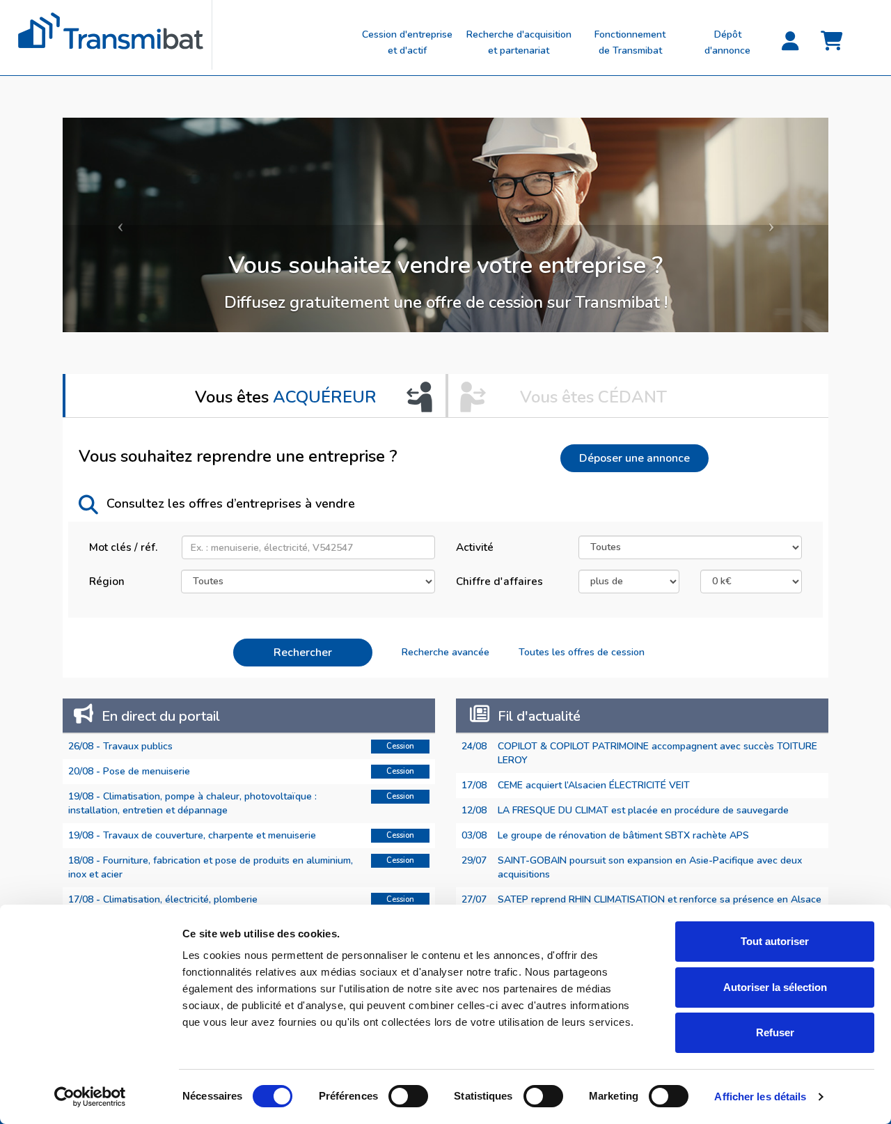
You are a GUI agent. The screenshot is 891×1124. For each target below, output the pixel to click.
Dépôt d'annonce (727, 42)
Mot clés (123, 547)
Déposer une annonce (634, 458)
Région (107, 581)
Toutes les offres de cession (582, 652)
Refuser (775, 1032)
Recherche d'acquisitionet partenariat (518, 42)
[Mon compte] (790, 41)
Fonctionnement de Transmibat (629, 42)
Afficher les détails (760, 1096)
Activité (475, 547)
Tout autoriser (775, 941)
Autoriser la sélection (775, 987)
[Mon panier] (832, 41)
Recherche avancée (445, 652)
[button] (120, 225)
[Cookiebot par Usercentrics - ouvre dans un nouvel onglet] (90, 1096)
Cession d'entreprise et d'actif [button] (407, 42)
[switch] (408, 1096)
